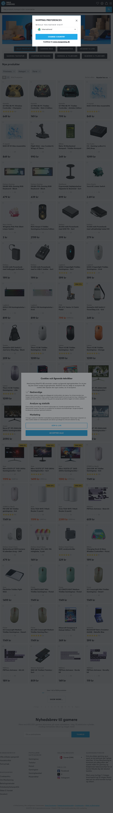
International (47, 29)
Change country (56, 37)
